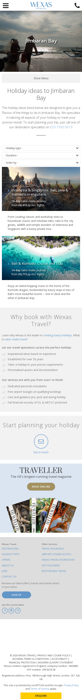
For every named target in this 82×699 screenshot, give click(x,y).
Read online (41, 486)
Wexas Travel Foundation (58, 559)
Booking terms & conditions (31, 659)
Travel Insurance (53, 548)
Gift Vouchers (51, 565)
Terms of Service (39, 688)
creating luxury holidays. (58, 335)
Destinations (10, 548)
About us (8, 565)
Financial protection (22, 662)
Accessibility (59, 659)
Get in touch (41, 452)
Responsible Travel (54, 571)
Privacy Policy (71, 685)
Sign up (16, 594)
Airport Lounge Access (56, 554)
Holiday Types (10, 554)
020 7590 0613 (61, 127)
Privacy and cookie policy (54, 655)
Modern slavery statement (55, 662)
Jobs (4, 571)
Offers (6, 559)
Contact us (9, 576)
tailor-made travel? (16, 339)
